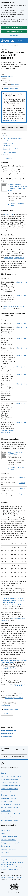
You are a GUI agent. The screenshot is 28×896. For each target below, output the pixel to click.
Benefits (3, 773)
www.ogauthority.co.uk (10, 120)
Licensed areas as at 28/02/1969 (15, 453)
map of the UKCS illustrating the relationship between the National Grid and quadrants (13, 600)
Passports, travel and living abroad (12, 814)
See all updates (15, 84)
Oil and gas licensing (7, 733)
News (3, 833)
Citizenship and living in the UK (11, 785)
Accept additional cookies (14, 27)
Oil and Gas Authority (7, 76)
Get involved (5, 852)
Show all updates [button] (5, 705)
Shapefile (19, 282)
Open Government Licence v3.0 (11, 877)
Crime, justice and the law (9, 789)
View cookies (14, 35)
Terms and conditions (8, 864)
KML (25, 282)
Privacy (8, 860)
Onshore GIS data (8, 143)
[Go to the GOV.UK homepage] (7, 40)
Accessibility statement (8, 862)
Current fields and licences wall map (12, 138)
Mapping (5, 154)
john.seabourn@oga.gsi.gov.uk (14, 258)
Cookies (14, 860)
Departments (5, 830)
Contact (20, 862)
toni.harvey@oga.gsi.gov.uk (14, 698)
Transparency (5, 846)
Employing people (7, 801)
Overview (5, 136)
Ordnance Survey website (13, 605)
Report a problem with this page (14, 756)
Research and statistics (8, 840)
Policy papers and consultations (11, 843)
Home (2, 45)
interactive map (9, 214)
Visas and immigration (8, 817)
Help (2, 860)
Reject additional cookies (14, 32)
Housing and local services (9, 807)
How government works (8, 849)
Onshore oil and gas (6, 736)
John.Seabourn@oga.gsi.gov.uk (15, 685)
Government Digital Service (9, 869)
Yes (18, 749)
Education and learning (8, 798)
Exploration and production (13, 45)
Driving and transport (8, 795)
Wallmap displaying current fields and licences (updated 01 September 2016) (17, 187)
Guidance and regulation (9, 837)
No (25, 749)
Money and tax (5, 811)
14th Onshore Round (8, 145)
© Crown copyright (14, 892)
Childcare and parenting (9, 782)
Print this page (8, 158)
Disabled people (6, 792)
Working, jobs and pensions (9, 820)
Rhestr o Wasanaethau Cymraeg (11, 867)
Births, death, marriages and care (11, 776)
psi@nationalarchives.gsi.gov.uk (15, 668)
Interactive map (7, 141)
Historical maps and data (9, 152)
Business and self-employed (10, 779)
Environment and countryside (10, 804)
